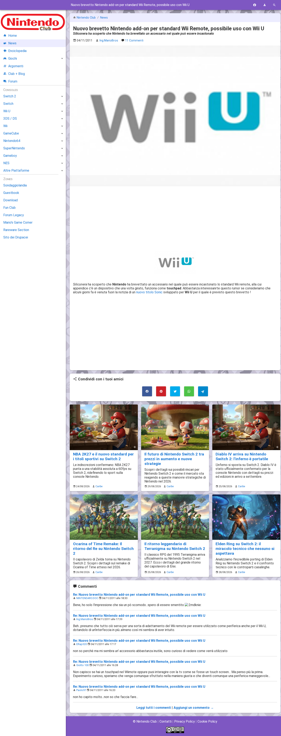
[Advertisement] (175, 218)
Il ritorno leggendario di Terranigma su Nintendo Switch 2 (174, 546)
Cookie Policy (207, 721)
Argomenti (15, 66)
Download (10, 200)
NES (6, 163)
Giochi (12, 58)
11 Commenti (134, 40)
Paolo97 (81, 690)
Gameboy (10, 156)
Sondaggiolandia (15, 185)
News (104, 17)
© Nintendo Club (145, 721)
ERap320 (81, 644)
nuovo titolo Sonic (149, 292)
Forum (12, 81)
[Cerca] (274, 5)
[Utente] (264, 5)
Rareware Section (16, 230)
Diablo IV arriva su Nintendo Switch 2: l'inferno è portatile (242, 456)
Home (12, 36)
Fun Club (9, 208)
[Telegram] (203, 391)
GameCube (11, 133)
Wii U (6, 111)
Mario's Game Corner (18, 222)
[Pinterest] (161, 391)
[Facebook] (255, 5)
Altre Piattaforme (16, 170)
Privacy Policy (184, 721)
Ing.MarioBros (84, 619)
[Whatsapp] (189, 391)
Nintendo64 (11, 141)
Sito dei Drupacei (15, 237)
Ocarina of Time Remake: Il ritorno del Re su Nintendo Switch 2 (103, 548)
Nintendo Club (86, 17)
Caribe (98, 486)
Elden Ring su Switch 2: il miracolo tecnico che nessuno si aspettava (245, 548)
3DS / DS (10, 118)
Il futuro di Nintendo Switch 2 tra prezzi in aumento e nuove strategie (174, 459)
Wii (5, 126)
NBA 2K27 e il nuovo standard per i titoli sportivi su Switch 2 (103, 456)
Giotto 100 (82, 665)
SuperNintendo (14, 148)
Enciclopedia (17, 51)
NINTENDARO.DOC (87, 598)
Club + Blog (16, 74)
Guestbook (11, 193)
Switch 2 (9, 96)
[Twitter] (175, 391)
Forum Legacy (13, 215)
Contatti (165, 721)
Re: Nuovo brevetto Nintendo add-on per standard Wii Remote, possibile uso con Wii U (139, 595)
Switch (8, 104)
